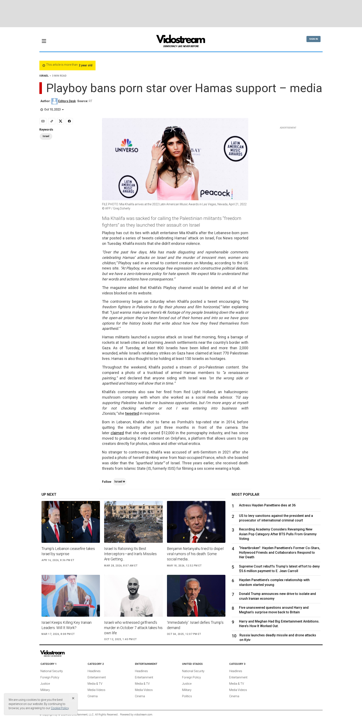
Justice (45, 683)
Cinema (93, 696)
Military (45, 690)
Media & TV (95, 683)
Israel (118, 481)
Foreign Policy (49, 677)
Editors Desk (67, 101)
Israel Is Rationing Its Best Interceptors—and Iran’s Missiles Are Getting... (130, 553)
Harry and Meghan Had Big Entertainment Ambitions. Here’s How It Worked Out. (279, 623)
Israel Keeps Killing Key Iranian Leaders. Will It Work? (66, 625)
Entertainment (97, 677)
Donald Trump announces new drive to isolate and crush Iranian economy (277, 596)
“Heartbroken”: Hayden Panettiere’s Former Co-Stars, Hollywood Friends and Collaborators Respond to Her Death (279, 552)
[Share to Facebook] (69, 121)
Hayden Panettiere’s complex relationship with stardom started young (274, 582)
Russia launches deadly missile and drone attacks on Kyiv (277, 637)
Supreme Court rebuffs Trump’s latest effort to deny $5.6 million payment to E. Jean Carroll (279, 568)
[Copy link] (51, 121)
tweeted (132, 413)
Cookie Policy (60, 708)
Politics (187, 696)
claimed (117, 433)
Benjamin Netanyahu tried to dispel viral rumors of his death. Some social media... (195, 553)
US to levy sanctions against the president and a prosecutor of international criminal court (276, 518)
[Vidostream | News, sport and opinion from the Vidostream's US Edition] (66, 653)
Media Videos (96, 690)
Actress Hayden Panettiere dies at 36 (267, 505)
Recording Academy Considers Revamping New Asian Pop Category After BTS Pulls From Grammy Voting (278, 534)
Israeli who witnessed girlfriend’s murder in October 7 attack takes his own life (133, 627)
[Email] (43, 121)
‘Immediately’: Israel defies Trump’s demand (195, 625)
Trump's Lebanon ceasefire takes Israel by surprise (68, 551)
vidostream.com (143, 714)
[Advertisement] (181, 13)
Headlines (94, 671)
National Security (51, 671)
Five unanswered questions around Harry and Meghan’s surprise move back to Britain (274, 610)
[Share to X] (60, 121)
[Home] (181, 42)
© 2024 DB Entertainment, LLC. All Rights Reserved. (88, 714)
